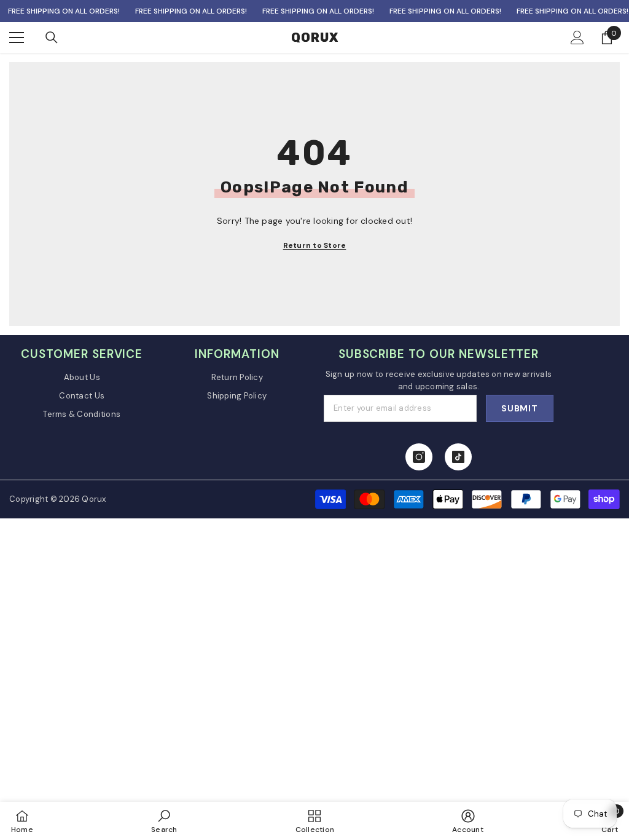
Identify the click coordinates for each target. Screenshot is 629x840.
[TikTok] (458, 456)
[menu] (16, 37)
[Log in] (577, 37)
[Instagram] (418, 456)
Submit (519, 408)
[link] (164, 821)
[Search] (51, 37)
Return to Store (314, 245)
